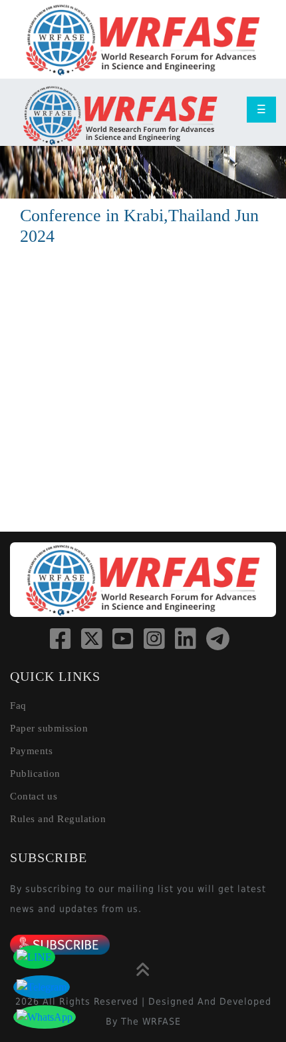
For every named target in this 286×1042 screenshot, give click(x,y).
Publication (35, 773)
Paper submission (49, 728)
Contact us (33, 796)
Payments (31, 751)
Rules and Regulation (58, 818)
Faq (18, 705)
